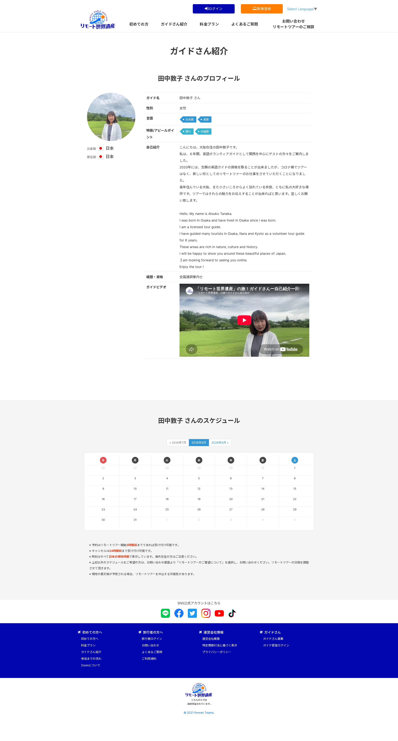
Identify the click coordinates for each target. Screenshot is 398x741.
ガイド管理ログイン (276, 645)
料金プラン (209, 24)
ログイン (215, 9)
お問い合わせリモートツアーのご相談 (293, 23)
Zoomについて (90, 665)
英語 (206, 119)
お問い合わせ (150, 645)
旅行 (188, 131)
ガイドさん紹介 (174, 24)
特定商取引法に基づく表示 (219, 645)
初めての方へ (89, 638)
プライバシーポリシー (216, 652)
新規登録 (264, 9)
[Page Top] (392, 735)
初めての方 (138, 24)
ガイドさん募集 (273, 638)
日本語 (190, 119)
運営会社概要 (211, 638)
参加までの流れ (91, 658)
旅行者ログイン (152, 638)
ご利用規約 (149, 658)
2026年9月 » (220, 442)
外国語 (205, 131)
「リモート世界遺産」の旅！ (98, 19)
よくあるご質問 (244, 24)
